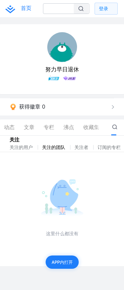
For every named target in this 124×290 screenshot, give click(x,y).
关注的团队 (54, 147)
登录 (103, 8)
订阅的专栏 (110, 147)
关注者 (82, 147)
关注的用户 (22, 147)
